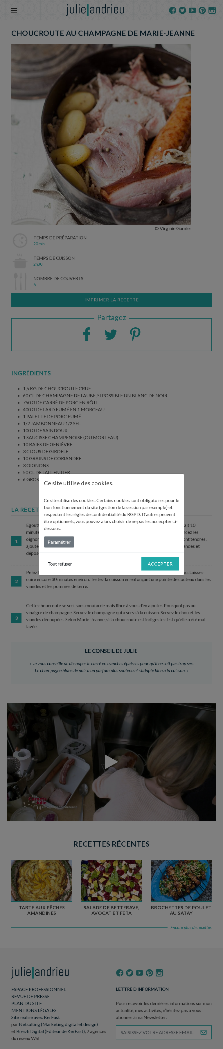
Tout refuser (60, 563)
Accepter (160, 563)
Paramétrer (59, 542)
